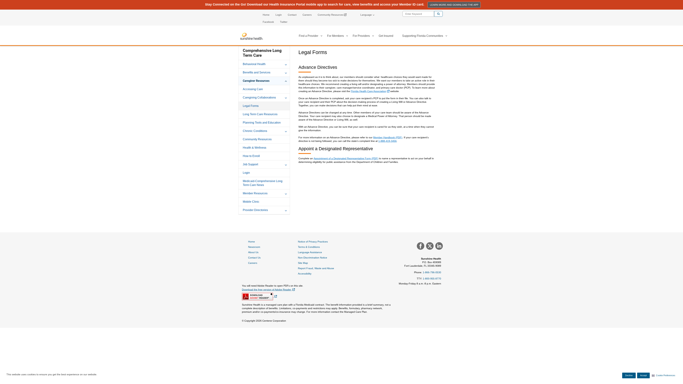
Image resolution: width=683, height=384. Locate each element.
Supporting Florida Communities (422, 35)
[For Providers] (373, 36)
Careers (307, 14)
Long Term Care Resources (260, 114)
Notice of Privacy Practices (313, 241)
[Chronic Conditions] (286, 131)
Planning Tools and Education (262, 122)
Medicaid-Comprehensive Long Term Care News (262, 183)
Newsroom (254, 247)
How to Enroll (251, 156)
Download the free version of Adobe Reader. (268, 289)
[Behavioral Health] (286, 64)
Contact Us (254, 257)
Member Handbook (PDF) (387, 137)
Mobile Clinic (251, 201)
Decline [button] (629, 375)
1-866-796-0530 (432, 272)
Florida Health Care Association (370, 91)
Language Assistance (310, 252)
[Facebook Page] (420, 246)
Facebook (268, 21)
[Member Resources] (286, 193)
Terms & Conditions (309, 247)
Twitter (283, 21)
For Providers (361, 35)
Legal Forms (251, 105)
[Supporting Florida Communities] (446, 36)
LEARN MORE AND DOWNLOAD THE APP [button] (454, 4)
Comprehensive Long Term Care (262, 53)
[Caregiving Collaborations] (286, 97)
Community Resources (333, 14)
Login (279, 14)
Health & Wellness (254, 147)
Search (438, 14)
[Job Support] (286, 164)
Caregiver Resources (256, 80)
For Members (335, 35)
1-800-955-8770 (432, 278)
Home (266, 14)
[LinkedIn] (438, 246)
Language (366, 14)
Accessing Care (253, 89)
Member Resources (255, 193)
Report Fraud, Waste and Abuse (316, 268)
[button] (663, 375)
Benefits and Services (256, 72)
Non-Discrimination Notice (312, 257)
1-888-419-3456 (387, 141)
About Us (253, 252)
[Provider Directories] (286, 210)
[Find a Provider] (321, 36)
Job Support (250, 164)
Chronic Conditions (255, 130)
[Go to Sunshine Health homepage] (251, 36)
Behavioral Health (254, 64)
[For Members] (347, 36)
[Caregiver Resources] (286, 81)
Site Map (303, 263)
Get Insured (386, 35)
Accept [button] (643, 375)
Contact (292, 14)
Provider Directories (255, 210)
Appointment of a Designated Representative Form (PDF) (346, 158)
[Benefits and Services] (286, 72)
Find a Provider (308, 35)
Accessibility (304, 273)
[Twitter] (429, 246)
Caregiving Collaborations (259, 97)
